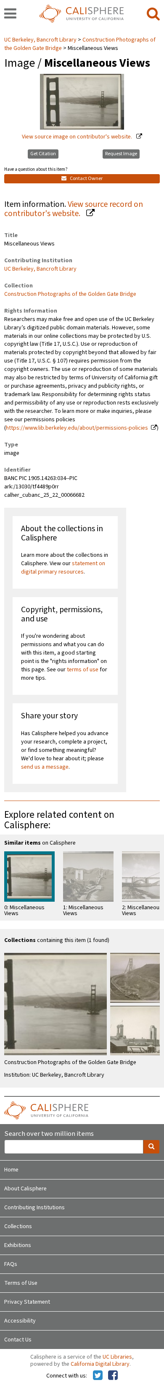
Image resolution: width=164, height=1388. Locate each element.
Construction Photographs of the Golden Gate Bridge (70, 294)
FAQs (10, 1264)
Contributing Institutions (34, 1207)
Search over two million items (49, 1134)
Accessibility (20, 1321)
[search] (153, 14)
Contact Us (18, 1340)
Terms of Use (20, 1283)
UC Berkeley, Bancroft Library (41, 40)
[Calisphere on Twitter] (98, 1376)
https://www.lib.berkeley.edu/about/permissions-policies (77, 428)
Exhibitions (17, 1245)
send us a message (45, 767)
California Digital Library (100, 1364)
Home (11, 1170)
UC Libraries (117, 1357)
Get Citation (43, 153)
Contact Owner (86, 178)
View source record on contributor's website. (73, 209)
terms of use (82, 669)
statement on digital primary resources (63, 567)
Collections (18, 1226)
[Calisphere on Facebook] (113, 1376)
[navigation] (10, 14)
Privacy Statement (27, 1302)
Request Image (121, 153)
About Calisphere (25, 1188)
